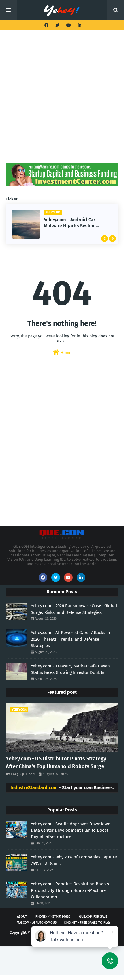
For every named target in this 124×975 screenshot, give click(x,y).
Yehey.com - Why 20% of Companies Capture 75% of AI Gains (74, 860)
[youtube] (68, 25)
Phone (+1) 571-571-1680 (52, 916)
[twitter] (57, 25)
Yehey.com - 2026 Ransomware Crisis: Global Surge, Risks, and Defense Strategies (74, 609)
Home (65, 352)
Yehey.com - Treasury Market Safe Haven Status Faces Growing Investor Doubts (70, 669)
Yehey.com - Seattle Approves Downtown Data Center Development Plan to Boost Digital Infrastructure (70, 830)
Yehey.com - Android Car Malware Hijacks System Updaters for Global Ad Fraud (74, 223)
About (22, 916)
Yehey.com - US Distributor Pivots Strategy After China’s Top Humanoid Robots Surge (56, 762)
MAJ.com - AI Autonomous (37, 923)
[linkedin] (78, 25)
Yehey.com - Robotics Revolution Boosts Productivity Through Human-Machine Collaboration (70, 890)
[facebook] (46, 25)
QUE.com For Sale (93, 916)
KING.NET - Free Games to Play (87, 923)
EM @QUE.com (23, 774)
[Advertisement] (62, 101)
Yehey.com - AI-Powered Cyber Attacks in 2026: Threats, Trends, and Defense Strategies (70, 639)
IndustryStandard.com (34, 787)
